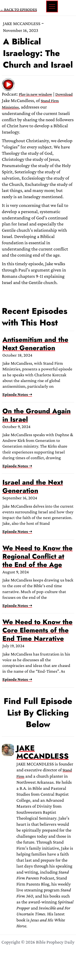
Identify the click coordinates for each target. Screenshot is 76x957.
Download (64, 94)
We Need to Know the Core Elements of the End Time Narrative (37, 630)
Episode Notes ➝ (17, 394)
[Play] (8, 84)
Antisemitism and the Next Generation (35, 344)
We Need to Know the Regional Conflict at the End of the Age (37, 556)
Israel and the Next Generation (32, 486)
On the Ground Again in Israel (36, 415)
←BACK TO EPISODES (18, 9)
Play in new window (35, 94)
